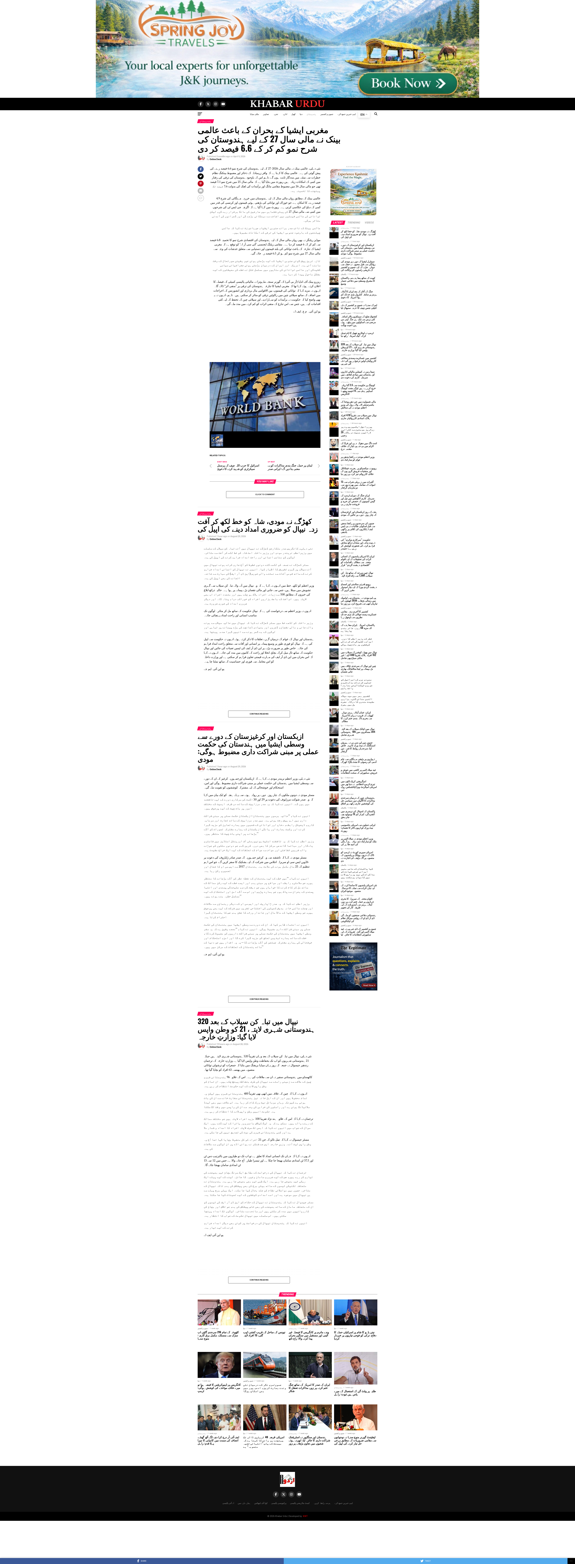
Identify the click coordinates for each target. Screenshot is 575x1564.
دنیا (301, 113)
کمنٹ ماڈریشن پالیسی (300, 1502)
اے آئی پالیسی (228, 1502)
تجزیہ (275, 113)
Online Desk (215, 159)
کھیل (293, 113)
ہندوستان (311, 113)
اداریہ (284, 113)
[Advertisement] (265, 338)
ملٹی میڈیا (254, 113)
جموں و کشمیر (326, 113)
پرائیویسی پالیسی (278, 1502)
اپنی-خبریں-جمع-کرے (347, 113)
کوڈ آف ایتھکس (261, 1502)
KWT (305, 1516)
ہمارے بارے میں (244, 1502)
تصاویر (266, 113)
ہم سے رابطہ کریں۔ (322, 1502)
